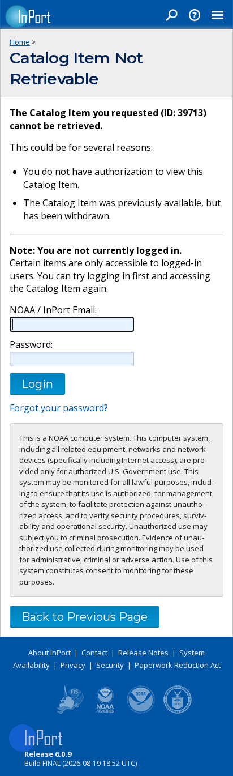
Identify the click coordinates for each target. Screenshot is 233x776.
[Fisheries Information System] (69, 711)
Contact (94, 652)
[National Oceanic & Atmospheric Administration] (141, 711)
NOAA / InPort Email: (53, 310)
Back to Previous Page (84, 617)
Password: (31, 345)
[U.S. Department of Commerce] (177, 711)
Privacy (73, 665)
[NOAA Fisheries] (105, 711)
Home (20, 42)
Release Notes (143, 652)
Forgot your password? (59, 408)
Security (110, 665)
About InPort (49, 652)
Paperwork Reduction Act (178, 665)
